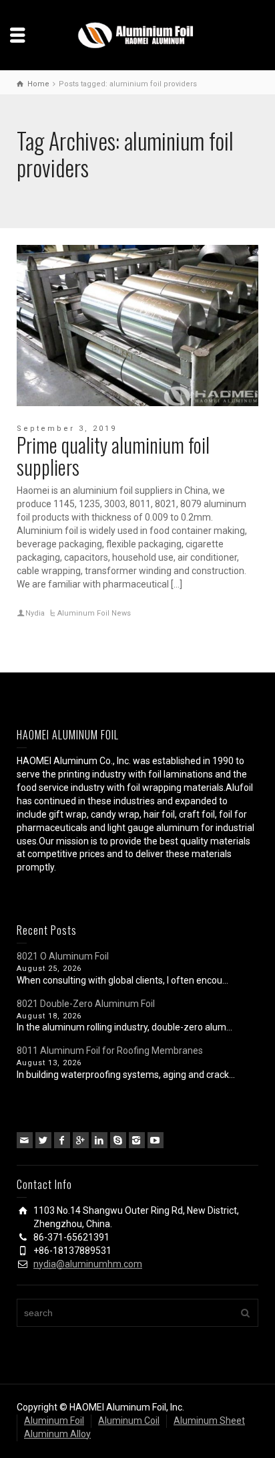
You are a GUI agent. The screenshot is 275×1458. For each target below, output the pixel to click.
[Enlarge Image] (137, 325)
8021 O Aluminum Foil (63, 956)
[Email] (25, 1140)
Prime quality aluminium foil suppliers (113, 456)
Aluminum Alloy (57, 1434)
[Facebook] (62, 1140)
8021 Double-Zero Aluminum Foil (86, 1003)
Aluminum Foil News (94, 613)
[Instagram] (137, 1140)
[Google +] (81, 1140)
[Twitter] (43, 1140)
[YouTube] (156, 1140)
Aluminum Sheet (209, 1420)
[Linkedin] (99, 1140)
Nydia (35, 613)
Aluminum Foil (54, 1420)
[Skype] (118, 1140)
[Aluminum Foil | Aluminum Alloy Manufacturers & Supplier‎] (137, 34)
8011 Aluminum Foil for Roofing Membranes (110, 1050)
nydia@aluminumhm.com (87, 1264)
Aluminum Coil (129, 1420)
